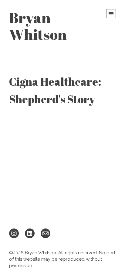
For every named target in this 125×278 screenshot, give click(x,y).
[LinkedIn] (30, 233)
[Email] (45, 233)
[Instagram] (14, 233)
